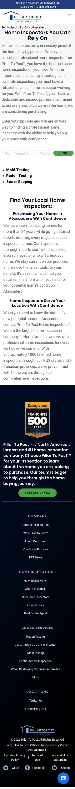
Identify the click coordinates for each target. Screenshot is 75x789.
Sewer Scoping (19, 181)
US (19, 27)
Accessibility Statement (60, 757)
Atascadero (38, 27)
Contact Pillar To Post (36, 524)
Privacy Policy (14, 757)
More (35, 677)
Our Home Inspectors (35, 597)
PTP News (35, 557)
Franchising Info (35, 708)
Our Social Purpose (35, 549)
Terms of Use (37, 757)
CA (26, 27)
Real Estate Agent (35, 613)
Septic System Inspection (35, 661)
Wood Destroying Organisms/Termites (35, 669)
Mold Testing (18, 170)
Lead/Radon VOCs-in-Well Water (35, 644)
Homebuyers (35, 605)
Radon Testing (19, 175)
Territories (8, 27)
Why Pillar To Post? (35, 533)
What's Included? (35, 588)
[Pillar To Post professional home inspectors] (22, 16)
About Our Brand (35, 541)
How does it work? (36, 580)
